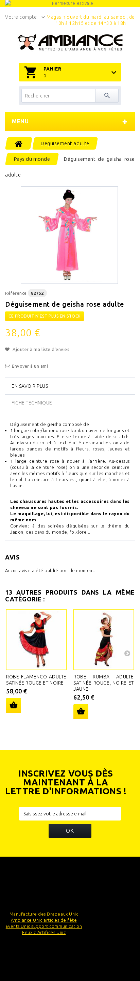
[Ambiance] (70, 42)
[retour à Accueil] (19, 143)
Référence (16, 293)
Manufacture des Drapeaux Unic (44, 913)
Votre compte (21, 17)
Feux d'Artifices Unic (44, 932)
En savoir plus (30, 386)
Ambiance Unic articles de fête (44, 920)
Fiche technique (32, 402)
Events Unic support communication (44, 926)
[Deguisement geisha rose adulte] (69, 235)
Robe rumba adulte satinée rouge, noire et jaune (103, 683)
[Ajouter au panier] (13, 705)
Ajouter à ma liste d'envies (40, 349)
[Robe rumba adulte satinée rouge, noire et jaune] (103, 639)
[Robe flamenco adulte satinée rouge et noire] (36, 639)
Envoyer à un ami (30, 366)
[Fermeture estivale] (70, 3)
